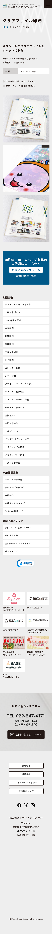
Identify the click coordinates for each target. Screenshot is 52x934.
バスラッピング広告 (15, 455)
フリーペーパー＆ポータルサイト (19, 527)
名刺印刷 (9, 328)
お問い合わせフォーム (26, 270)
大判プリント (11, 431)
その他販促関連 (12, 463)
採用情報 (26, 774)
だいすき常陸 (11, 535)
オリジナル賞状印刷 (15, 391)
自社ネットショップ (15, 503)
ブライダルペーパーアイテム (19, 383)
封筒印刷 (9, 336)
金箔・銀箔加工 (12, 423)
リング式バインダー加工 (17, 439)
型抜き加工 (10, 415)
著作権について (26, 791)
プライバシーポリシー (26, 782)
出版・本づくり (12, 312)
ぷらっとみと (18, 543)
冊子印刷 (9, 359)
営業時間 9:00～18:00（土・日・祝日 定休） (26, 719)
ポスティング (11, 551)
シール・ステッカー (15, 407)
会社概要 (26, 765)
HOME (5, 27)
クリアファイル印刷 (15, 447)
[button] (26, 563)
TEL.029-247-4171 (26, 830)
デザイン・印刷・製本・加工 (19, 304)
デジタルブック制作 (15, 487)
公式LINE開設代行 (14, 511)
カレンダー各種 (12, 367)
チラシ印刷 (10, 375)
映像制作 (9, 495)
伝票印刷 (9, 344)
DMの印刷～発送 (13, 320)
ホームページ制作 (13, 479)
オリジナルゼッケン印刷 (17, 399)
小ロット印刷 (11, 352)
